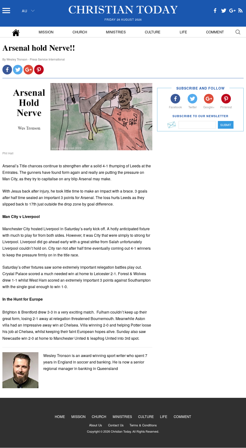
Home (60, 416)
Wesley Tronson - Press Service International (35, 59)
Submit (225, 125)
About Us (95, 425)
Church (80, 31)
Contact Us (116, 425)
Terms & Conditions (143, 425)
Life (183, 31)
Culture (152, 31)
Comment (215, 31)
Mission (46, 31)
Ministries (116, 31)
